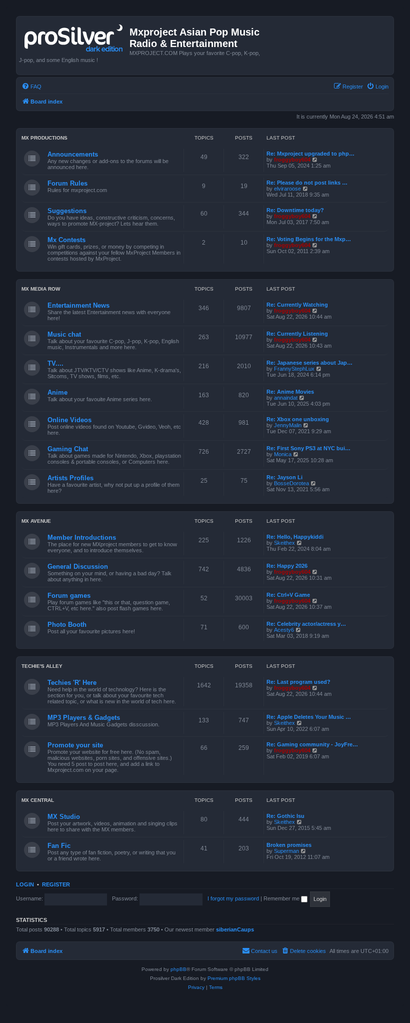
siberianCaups (235, 929)
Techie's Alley (42, 666)
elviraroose (287, 189)
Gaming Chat (68, 449)
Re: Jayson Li (284, 477)
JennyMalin (288, 425)
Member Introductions (82, 537)
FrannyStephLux (294, 369)
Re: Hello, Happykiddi (295, 537)
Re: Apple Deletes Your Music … (308, 717)
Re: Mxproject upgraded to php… (310, 154)
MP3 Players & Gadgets (84, 717)
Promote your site (75, 745)
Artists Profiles (71, 478)
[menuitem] (32, 87)
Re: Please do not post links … (307, 183)
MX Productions (45, 138)
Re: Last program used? (298, 682)
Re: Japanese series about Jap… (309, 363)
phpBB (178, 969)
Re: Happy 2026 (287, 566)
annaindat (286, 398)
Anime (58, 392)
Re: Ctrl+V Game (288, 595)
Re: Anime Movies (290, 392)
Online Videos (70, 420)
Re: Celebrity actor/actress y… (306, 624)
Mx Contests (67, 240)
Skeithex (284, 543)
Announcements (73, 154)
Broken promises (289, 845)
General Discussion (78, 566)
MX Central (38, 800)
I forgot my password (233, 898)
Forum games (69, 595)
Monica (283, 454)
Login (25, 884)
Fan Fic (59, 845)
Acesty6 (284, 630)
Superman (286, 851)
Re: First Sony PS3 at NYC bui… (308, 448)
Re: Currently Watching (297, 305)
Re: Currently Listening (297, 334)
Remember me (282, 898)
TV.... (56, 363)
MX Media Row (41, 289)
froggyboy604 (292, 160)
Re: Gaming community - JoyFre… (312, 744)
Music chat (64, 334)
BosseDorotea (291, 483)
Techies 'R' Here (72, 682)
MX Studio (64, 816)
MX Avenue (36, 521)
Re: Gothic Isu (285, 816)
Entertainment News (79, 305)
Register (56, 884)
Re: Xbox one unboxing (297, 419)
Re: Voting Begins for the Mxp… (308, 239)
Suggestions (67, 211)
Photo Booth (67, 624)
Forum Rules (68, 183)
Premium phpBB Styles (234, 978)
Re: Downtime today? (295, 210)
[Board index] (74, 36)
